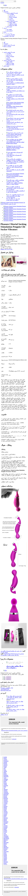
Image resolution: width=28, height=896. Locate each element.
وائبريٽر (11, 18)
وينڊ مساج (11, 19)
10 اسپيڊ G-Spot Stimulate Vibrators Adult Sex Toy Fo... (14, 177)
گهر (4, 10)
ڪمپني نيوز (9, 29)
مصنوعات (5, 11)
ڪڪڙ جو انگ (12, 22)
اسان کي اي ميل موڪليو (6, 249)
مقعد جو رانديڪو (13, 25)
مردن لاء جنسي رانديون (12, 21)
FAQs (4, 32)
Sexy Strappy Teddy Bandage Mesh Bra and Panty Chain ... (14, 107)
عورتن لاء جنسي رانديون (12, 13)
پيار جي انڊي (12, 15)
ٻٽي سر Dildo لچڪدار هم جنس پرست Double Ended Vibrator (15, 142)
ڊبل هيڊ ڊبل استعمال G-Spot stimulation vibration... (13, 149)
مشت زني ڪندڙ (13, 24)
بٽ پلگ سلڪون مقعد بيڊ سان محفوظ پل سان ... (14, 666)
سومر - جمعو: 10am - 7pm (7, 687)
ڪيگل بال (11, 14)
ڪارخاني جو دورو (10, 34)
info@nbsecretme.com (6, 690)
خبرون (5, 28)
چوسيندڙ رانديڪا (13, 17)
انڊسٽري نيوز (9, 30)
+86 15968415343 (5, 689)
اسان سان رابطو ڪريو (8, 36)
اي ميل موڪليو (4, 714)
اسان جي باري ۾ (7, 33)
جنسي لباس (9, 26)
